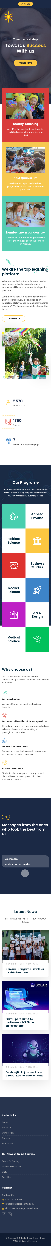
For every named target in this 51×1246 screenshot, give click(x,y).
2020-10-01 (33, 1013)
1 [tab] (25, 873)
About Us (6, 1127)
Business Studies (37, 565)
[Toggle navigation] (47, 17)
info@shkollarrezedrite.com (19, 1203)
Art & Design (37, 615)
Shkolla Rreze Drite (15, 964)
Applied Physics (37, 516)
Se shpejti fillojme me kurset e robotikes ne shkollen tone (25, 1073)
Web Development (12, 1166)
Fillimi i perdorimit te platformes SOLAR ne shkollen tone (20, 1022)
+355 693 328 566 (14, 1199)
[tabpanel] (25, 861)
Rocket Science (14, 590)
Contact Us (25, 60)
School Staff (8, 1143)
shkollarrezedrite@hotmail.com (21, 1208)
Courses (6, 1138)
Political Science (13, 541)
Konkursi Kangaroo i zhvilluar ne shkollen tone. (25, 970)
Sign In (27, 4)
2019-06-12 (33, 964)
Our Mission (8, 1132)
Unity (4, 1171)
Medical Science (13, 639)
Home (5, 1122)
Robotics (6, 1177)
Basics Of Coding (10, 1161)
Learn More (13, 318)
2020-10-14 (33, 1067)
